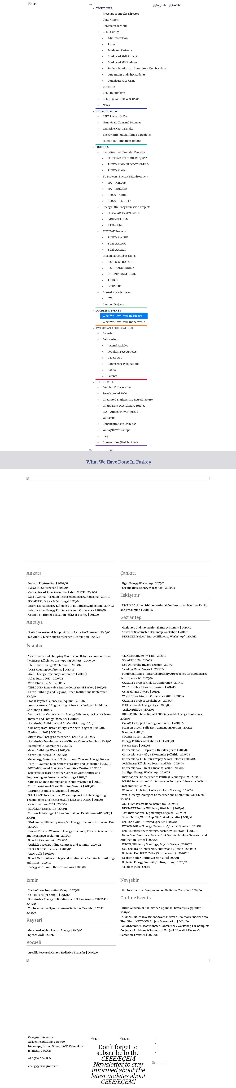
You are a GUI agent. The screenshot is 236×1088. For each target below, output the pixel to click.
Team (111, 44)
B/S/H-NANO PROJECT (121, 268)
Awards (107, 333)
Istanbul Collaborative (117, 387)
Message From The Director (121, 13)
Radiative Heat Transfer (118, 128)
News (106, 105)
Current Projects (113, 304)
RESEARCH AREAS (107, 111)
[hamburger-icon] (90, 4)
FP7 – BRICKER (117, 188)
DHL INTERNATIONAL (122, 274)
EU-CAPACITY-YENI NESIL (124, 213)
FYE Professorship (115, 25)
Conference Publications (123, 363)
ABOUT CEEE (104, 8)
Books (112, 369)
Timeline (109, 86)
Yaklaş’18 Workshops (116, 430)
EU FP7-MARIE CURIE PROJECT (127, 158)
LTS (110, 298)
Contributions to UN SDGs (119, 424)
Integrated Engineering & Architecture (128, 399)
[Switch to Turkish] (175, 5)
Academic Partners (120, 50)
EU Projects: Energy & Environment (125, 176)
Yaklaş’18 (109, 417)
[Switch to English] (159, 5)
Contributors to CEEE (121, 80)
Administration (118, 38)
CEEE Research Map (115, 116)
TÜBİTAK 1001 (117, 170)
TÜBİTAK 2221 (117, 249)
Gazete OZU (115, 357)
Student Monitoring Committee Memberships (137, 68)
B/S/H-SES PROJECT (120, 261)
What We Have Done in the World (124, 322)
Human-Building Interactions (122, 140)
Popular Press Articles (122, 351)
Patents (112, 376)
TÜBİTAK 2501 (117, 243)
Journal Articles (118, 345)
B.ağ (105, 436)
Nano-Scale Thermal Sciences (122, 122)
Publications (111, 339)
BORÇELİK (114, 286)
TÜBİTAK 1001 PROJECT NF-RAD (128, 164)
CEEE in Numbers (114, 92)
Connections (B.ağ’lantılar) (120, 442)
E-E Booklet (115, 225)
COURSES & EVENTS (108, 310)
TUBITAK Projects (114, 231)
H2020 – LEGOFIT (119, 200)
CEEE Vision (110, 19)
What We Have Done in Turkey (122, 315)
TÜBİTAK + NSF (118, 237)
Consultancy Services (117, 292)
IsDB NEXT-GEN (118, 219)
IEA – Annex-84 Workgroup (120, 411)
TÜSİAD (113, 280)
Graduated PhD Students (123, 56)
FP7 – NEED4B (117, 182)
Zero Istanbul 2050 (115, 393)
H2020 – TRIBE (117, 194)
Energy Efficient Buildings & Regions (127, 134)
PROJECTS (102, 146)
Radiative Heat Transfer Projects (124, 152)
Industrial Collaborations (119, 255)
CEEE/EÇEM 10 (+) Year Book (121, 99)
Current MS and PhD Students (127, 74)
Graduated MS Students (122, 62)
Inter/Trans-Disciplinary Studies (124, 405)
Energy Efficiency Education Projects (126, 207)
